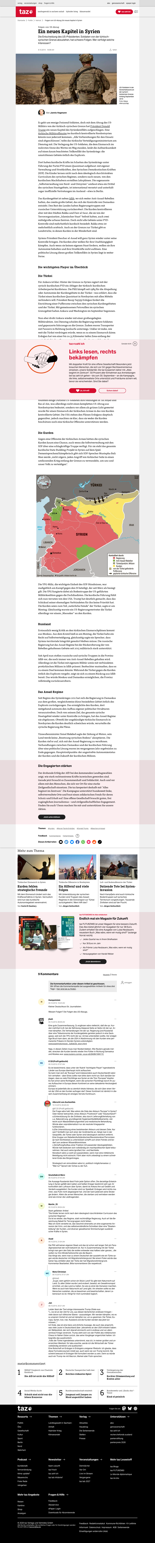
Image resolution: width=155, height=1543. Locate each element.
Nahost (38, 20)
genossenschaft (117, 1427)
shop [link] (40, 3)
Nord (20, 1446)
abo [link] (108, 3)
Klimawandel (54, 1434)
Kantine (21, 1505)
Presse (82, 1438)
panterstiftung (116, 1438)
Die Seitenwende (86, 1430)
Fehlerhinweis (68, 836)
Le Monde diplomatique (121, 1474)
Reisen (21, 1501)
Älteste (114, 975)
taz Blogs (114, 1466)
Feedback (52, 1501)
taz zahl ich (115, 1430)
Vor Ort (82, 1469)
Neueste (106, 975)
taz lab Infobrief (55, 1477)
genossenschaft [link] (118, 3)
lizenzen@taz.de (35, 1527)
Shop (20, 1509)
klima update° (24, 1473)
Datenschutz (95, 1527)
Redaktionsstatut (97, 1523)
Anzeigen (22, 1513)
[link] (51, 11)
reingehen (22, 1485)
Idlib (71, 198)
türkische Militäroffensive (52, 133)
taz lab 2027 (84, 1481)
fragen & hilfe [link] (49, 3)
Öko (19, 1427)
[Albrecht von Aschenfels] (47, 1104)
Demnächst (84, 1466)
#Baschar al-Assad (98, 828)
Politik (30, 20)
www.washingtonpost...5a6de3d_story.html (67, 1043)
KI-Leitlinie (131, 1523)
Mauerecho (23, 1477)
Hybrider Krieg (55, 1430)
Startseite (21, 20)
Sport (20, 1438)
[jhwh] (41, 1020)
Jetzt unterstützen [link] (51, 817)
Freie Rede (22, 1481)
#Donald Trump (83, 828)
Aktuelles (83, 1423)
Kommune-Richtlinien (116, 1523)
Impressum (107, 1527)
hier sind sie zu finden (66, 989)
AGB (115, 1527)
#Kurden (51, 828)
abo (112, 1423)
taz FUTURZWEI (117, 1470)
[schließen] (135, 343)
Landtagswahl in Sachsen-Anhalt (60, 1425)
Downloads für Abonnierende (61, 1512)
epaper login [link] (131, 3)
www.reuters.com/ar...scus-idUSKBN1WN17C (84, 1054)
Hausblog (83, 1427)
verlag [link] (20, 3)
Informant (84, 1527)
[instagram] (135, 1410)
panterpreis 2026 (118, 1442)
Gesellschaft (23, 1430)
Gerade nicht (126, 344)
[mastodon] (124, 1410)
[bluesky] (130, 1410)
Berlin (20, 1442)
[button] (136, 12)
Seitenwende (123, 1527)
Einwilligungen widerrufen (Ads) (93, 1531)
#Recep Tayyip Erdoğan (66, 828)
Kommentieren (55, 836)
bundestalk (23, 1466)
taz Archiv (114, 1478)
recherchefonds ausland (121, 1434)
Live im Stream (86, 1473)
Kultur (20, 1434)
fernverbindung (24, 1469)
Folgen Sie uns (114, 1409)
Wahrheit (22, 1450)
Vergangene (84, 1477)
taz (25, 1408)
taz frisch (52, 1469)
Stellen (82, 1434)
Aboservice (53, 1505)
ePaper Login (54, 1508)
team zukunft (54, 1466)
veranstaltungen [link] (30, 3)
